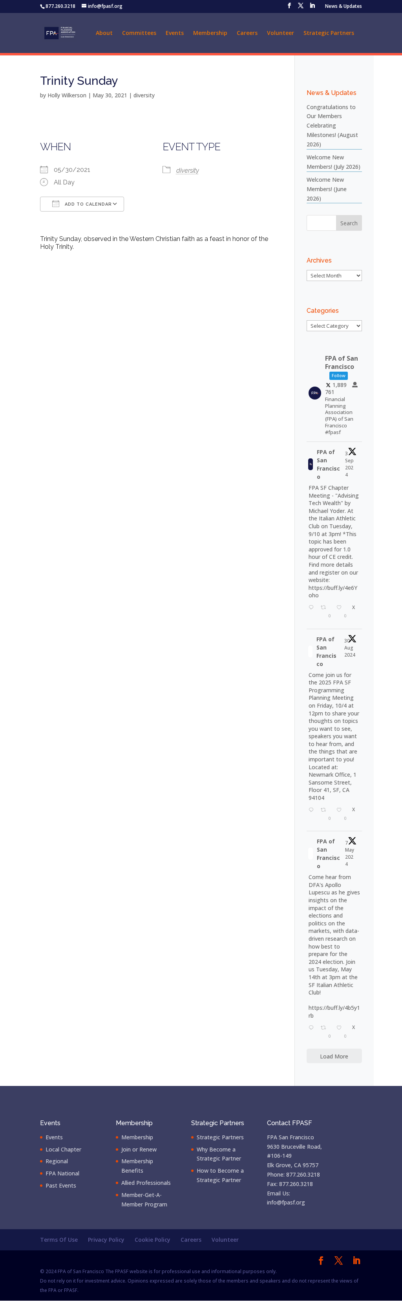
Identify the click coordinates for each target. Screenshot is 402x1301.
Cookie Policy (152, 1239)
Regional (57, 1161)
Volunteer (280, 33)
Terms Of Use (59, 1239)
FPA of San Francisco (328, 464)
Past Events (61, 1185)
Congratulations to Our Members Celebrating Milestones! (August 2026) (332, 125)
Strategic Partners (328, 33)
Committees (139, 33)
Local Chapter (63, 1149)
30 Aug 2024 (349, 647)
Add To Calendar (87, 204)
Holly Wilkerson (67, 95)
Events (175, 33)
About (104, 33)
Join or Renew (139, 1149)
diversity (144, 95)
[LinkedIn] (312, 8)
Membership (210, 33)
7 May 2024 (349, 853)
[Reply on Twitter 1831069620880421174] (313, 612)
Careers (247, 33)
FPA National (62, 1173)
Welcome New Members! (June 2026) (327, 189)
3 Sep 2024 (349, 464)
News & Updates (343, 6)
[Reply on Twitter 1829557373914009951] (313, 815)
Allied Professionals (146, 1182)
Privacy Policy (106, 1239)
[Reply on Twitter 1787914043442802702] (313, 1033)
